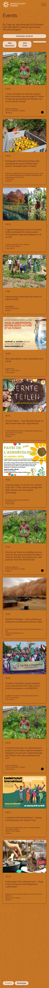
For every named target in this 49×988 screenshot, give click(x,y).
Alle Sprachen (9, 44)
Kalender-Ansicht (24, 36)
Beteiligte (21, 983)
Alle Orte (25, 44)
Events (8, 983)
